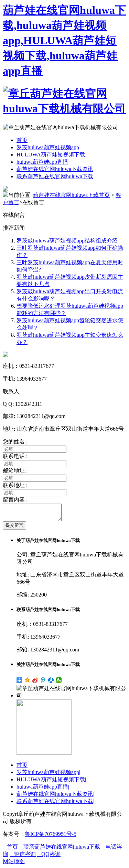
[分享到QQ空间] (27, 680)
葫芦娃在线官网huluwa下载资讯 (55, 169)
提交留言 (14, 525)
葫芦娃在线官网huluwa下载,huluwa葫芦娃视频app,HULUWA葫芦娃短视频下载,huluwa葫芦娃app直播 (64, 40)
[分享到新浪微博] (35, 680)
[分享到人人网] (51, 680)
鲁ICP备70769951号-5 (50, 834)
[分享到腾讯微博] (43, 680)
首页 (22, 140)
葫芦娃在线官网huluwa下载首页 (71, 195)
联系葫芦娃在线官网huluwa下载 (55, 176)
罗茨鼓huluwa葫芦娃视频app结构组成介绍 (67, 241)
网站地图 (14, 861)
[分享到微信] (59, 680)
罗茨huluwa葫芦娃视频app (48, 147)
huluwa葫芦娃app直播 (42, 162)
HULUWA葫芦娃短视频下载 (51, 155)
